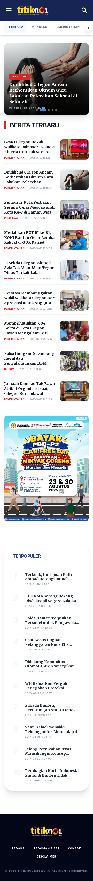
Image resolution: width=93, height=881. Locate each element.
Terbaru (15, 26)
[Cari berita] (84, 10)
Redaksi (19, 848)
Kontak (74, 848)
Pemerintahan (67, 26)
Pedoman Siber (47, 848)
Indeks (41, 26)
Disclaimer (46, 856)
